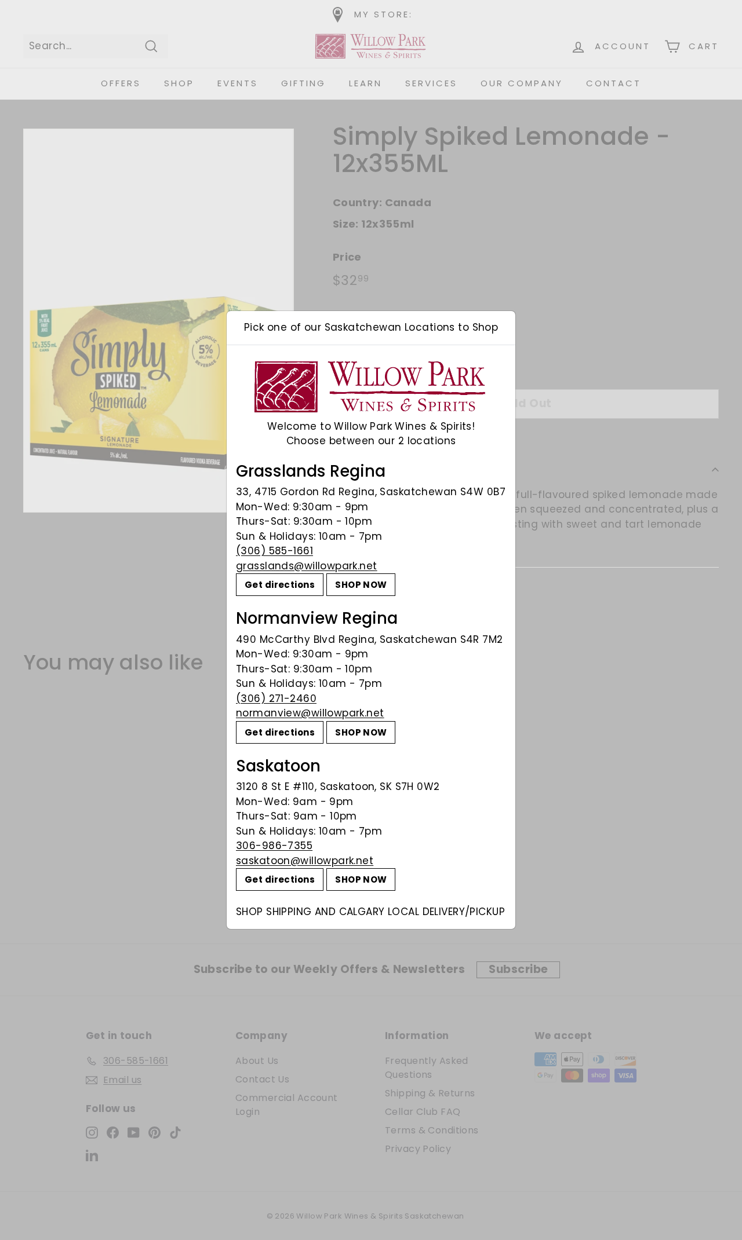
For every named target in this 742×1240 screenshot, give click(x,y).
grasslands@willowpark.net (306, 566)
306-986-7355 (274, 846)
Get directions (280, 585)
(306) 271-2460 (276, 698)
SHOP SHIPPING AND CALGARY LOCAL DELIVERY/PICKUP (370, 912)
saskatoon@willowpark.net (304, 861)
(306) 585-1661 (274, 551)
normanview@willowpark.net (310, 713)
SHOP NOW (361, 585)
